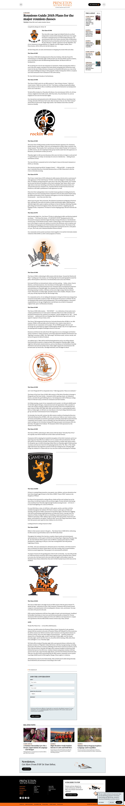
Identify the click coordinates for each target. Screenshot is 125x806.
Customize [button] (101, 802)
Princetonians (23, 790)
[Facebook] (23, 798)
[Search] (104, 4)
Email (31, 685)
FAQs (50, 790)
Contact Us (22, 804)
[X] (20, 798)
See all (98, 13)
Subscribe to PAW (71, 794)
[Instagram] (25, 798)
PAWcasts (36, 789)
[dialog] (111, 798)
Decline (112, 802)
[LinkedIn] (28, 798)
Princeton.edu (60, 804)
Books (35, 787)
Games (35, 790)
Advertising (51, 787)
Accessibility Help (37, 804)
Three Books (89, 62)
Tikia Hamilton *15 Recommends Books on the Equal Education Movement (90, 66)
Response (32, 697)
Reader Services (52, 789)
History (21, 793)
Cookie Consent (52, 804)
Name (31, 679)
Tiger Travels (37, 786)
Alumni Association (29, 804)
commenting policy (44, 709)
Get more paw (93, 4)
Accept (119, 802)
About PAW (51, 786)
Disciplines (22, 788)
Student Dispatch (90, 16)
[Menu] (21, 4)
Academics (53, 743)
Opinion (22, 792)
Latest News (22, 786)
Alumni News (26, 12)
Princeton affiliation (35, 691)
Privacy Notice (45, 804)
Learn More (26, 769)
